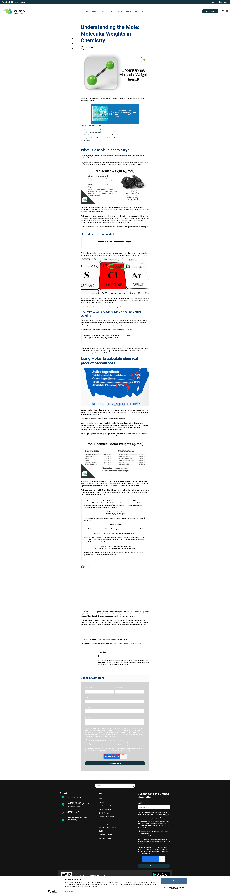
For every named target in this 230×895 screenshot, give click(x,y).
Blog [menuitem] (100, 799)
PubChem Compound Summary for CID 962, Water (127, 643)
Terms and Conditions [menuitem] (106, 835)
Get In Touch (210, 11)
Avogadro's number (123, 162)
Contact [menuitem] (211, 2)
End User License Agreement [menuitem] (108, 827)
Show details (69, 891)
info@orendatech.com (74, 797)
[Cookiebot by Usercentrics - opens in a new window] (52, 891)
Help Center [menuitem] (223, 2)
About (128, 11)
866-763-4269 (9, 2)
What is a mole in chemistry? (92, 130)
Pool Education (91, 11)
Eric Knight (89, 48)
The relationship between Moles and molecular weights (101, 135)
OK (174, 881)
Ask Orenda (139, 11)
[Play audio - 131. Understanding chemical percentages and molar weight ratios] (111, 113)
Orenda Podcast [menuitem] (104, 813)
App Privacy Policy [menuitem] (105, 838)
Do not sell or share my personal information (174, 887)
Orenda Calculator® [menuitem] (105, 809)
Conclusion (86, 141)
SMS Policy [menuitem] (102, 831)
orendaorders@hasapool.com (76, 821)
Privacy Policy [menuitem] (103, 824)
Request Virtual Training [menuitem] (106, 817)
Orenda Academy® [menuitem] (105, 806)
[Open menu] (137, 106)
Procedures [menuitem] (102, 802)
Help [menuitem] (100, 820)
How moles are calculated (92, 132)
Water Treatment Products (111, 11)
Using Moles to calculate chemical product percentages (100, 138)
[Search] (132, 786)
